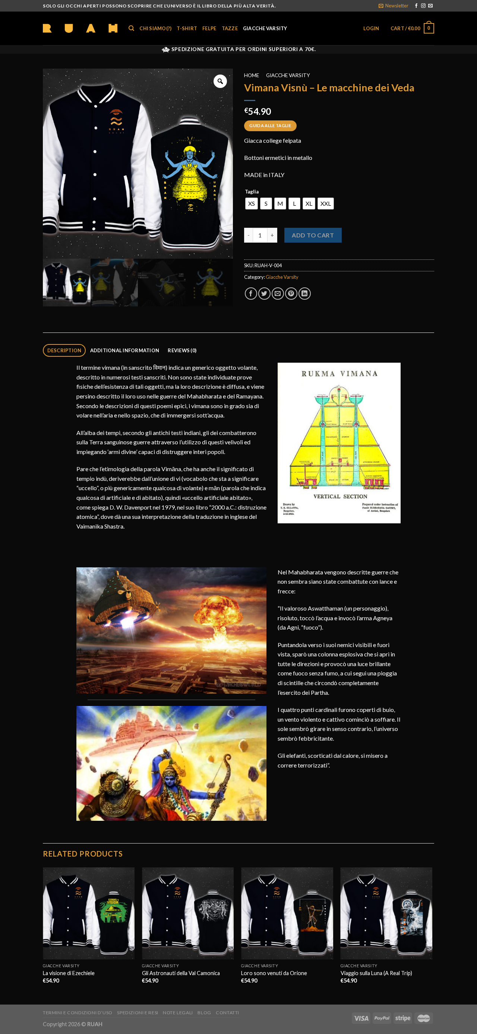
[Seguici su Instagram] (423, 6)
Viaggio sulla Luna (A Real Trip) (376, 973)
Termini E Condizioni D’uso (78, 1012)
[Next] (431, 935)
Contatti (227, 1012)
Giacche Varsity (265, 28)
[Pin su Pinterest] (291, 293)
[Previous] (43, 935)
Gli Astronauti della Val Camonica (181, 973)
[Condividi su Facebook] (251, 293)
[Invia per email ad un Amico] (278, 293)
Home (251, 75)
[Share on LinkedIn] (304, 293)
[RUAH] (80, 28)
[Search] (131, 28)
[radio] (252, 203)
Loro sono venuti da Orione (274, 973)
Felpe (209, 28)
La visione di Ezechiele (69, 973)
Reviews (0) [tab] (182, 350)
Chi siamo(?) (155, 28)
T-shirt (187, 28)
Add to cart (313, 235)
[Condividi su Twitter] (264, 293)
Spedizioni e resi (137, 1012)
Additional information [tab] (124, 350)
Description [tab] (64, 350)
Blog (204, 1012)
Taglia (252, 192)
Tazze (230, 28)
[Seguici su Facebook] (416, 6)
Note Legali (178, 1012)
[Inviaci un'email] (430, 6)
